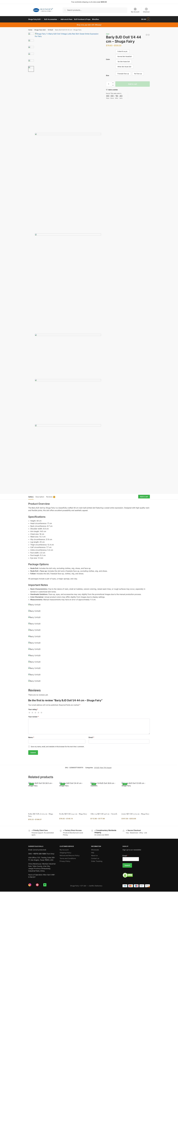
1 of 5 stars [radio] (29, 712)
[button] (145, 19)
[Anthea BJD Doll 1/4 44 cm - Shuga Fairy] (149, 35)
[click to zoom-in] (68, 82)
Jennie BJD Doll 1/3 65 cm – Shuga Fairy (135, 814)
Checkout (146, 12)
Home (30, 30)
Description (40, 497)
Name (31, 737)
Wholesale (95, 850)
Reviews (50, 497)
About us (94, 855)
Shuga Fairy (74, 886)
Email (91, 737)
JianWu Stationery (95, 886)
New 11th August (105, 767)
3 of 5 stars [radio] (35, 712)
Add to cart (132, 84)
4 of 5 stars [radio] (38, 712)
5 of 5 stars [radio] (41, 712)
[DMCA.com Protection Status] (136, 875)
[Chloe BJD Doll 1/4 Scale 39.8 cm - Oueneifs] (147, 35)
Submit (127, 865)
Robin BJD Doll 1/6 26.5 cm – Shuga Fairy (40, 815)
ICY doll (84, 886)
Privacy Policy (65, 861)
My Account (135, 12)
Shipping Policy (65, 853)
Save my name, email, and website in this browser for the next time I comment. (57, 746)
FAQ (92, 853)
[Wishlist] (53, 785)
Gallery (30, 497)
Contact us (95, 858)
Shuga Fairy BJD (40, 30)
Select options (42, 824)
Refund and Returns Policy (69, 855)
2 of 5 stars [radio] (32, 712)
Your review (33, 717)
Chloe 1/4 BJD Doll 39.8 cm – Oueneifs (104, 814)
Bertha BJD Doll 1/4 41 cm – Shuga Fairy (73, 814)
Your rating (33, 709)
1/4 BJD (50, 30)
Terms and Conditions (68, 858)
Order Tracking (96, 861)
